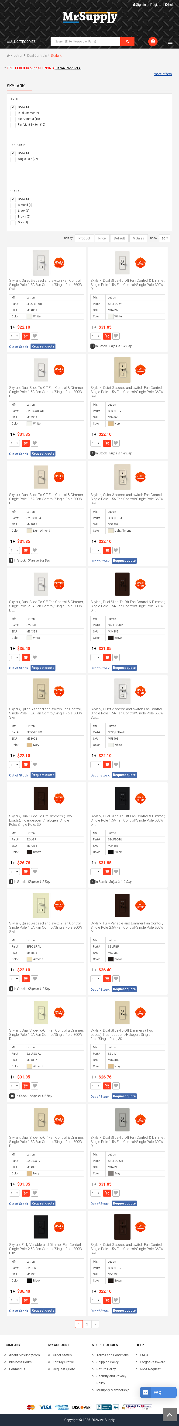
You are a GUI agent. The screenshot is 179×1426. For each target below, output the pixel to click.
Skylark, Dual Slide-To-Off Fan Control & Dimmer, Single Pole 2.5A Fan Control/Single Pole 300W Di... (46, 606)
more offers (163, 74)
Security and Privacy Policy (111, 1379)
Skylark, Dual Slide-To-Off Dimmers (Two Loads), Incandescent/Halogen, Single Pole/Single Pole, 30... (40, 820)
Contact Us (17, 1369)
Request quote (43, 346)
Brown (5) (24, 216)
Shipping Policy (107, 1362)
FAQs (144, 1355)
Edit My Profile (63, 1362)
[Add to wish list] (34, 336)
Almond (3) (25, 205)
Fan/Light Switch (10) (31, 124)
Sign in (141, 5)
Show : (154, 238)
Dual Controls (37, 55)
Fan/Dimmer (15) (29, 118)
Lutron (18, 55)
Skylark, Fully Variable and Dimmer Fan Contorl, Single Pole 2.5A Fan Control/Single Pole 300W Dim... (126, 927)
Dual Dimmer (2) (28, 113)
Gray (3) (23, 222)
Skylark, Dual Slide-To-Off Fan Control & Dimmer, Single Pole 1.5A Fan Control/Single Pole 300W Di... (127, 284)
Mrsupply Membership (112, 1390)
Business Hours (20, 1362)
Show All (23, 107)
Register (156, 5)
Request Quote (64, 1369)
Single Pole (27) (28, 159)
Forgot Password (152, 1362)
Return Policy (106, 1369)
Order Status (62, 1355)
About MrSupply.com (24, 1355)
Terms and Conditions (112, 1355)
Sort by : (69, 238)
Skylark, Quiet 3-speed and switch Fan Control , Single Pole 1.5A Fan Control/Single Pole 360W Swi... (45, 284)
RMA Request (150, 1369)
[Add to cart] (26, 336)
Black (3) (23, 210)
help (171, 5)
